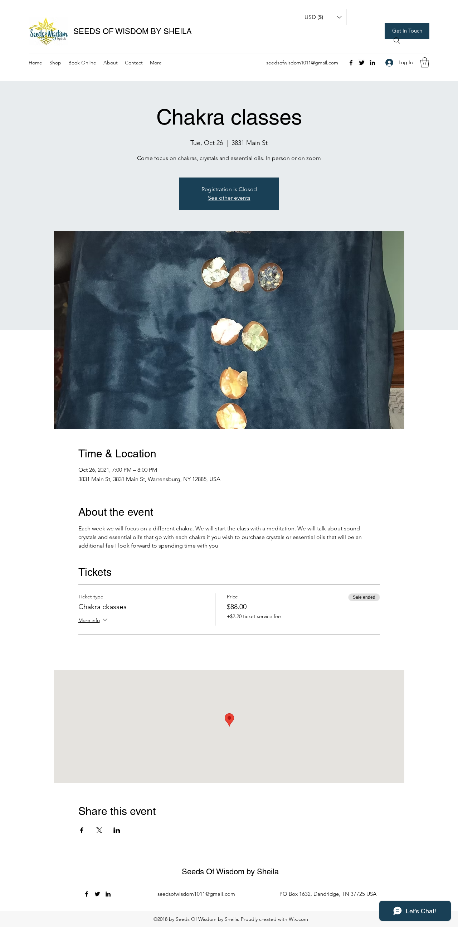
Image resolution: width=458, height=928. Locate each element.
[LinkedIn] (372, 62)
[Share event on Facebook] (81, 830)
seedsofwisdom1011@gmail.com (302, 62)
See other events (229, 197)
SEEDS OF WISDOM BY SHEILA (132, 31)
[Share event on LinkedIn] (116, 830)
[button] (407, 31)
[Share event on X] (99, 830)
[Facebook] (351, 62)
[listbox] (323, 17)
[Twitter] (361, 62)
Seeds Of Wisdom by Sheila (230, 871)
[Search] (396, 40)
